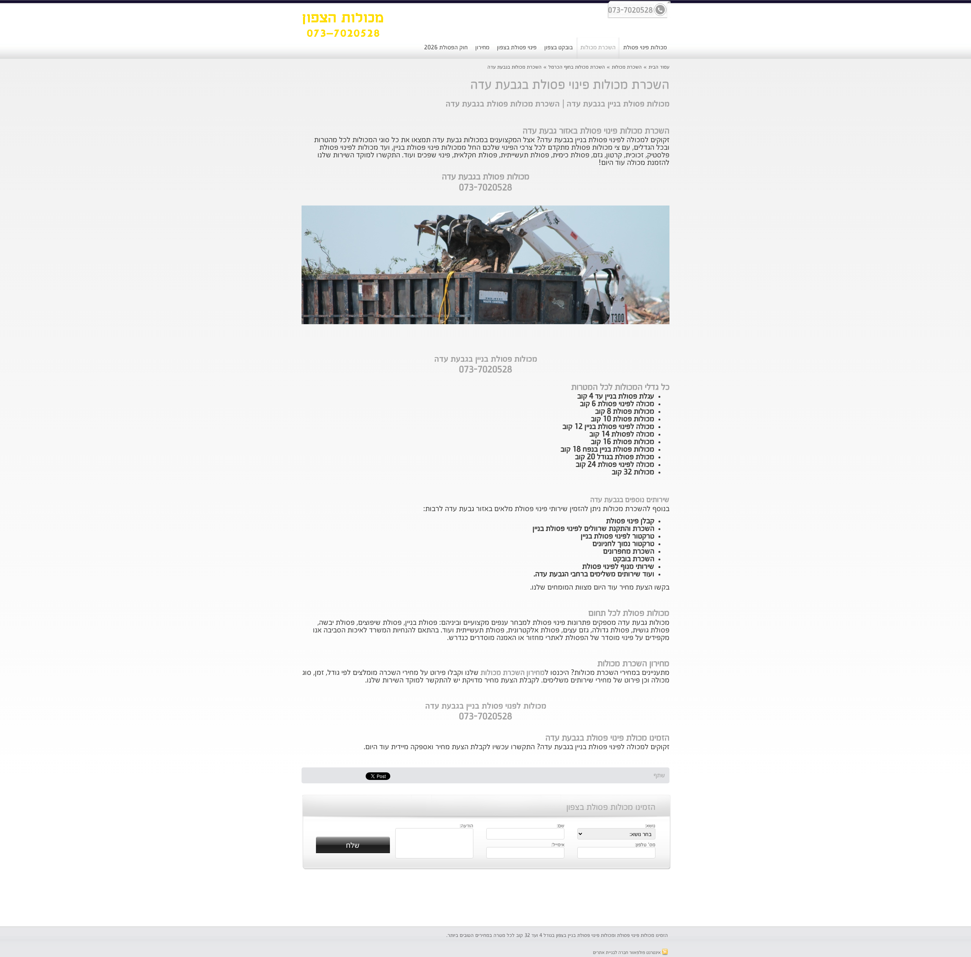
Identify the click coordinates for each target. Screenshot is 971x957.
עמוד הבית (659, 67)
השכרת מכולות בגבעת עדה (514, 67)
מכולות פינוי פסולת (645, 48)
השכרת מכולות (598, 48)
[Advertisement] (248, 195)
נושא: (650, 826)
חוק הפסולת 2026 (446, 48)
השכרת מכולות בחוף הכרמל (576, 67)
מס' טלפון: (645, 845)
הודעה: (466, 826)
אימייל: (557, 845)
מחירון (482, 48)
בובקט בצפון (558, 48)
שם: (560, 826)
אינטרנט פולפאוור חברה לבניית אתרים (627, 953)
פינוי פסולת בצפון (517, 48)
